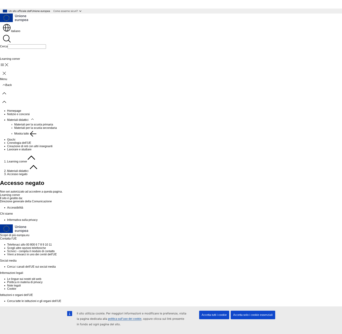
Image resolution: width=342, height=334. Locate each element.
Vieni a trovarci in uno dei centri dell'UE (32, 254)
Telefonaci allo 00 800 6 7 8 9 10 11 (29, 244)
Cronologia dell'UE (19, 142)
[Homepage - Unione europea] (14, 18)
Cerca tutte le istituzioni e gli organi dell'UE (34, 301)
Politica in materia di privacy (25, 282)
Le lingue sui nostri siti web (24, 278)
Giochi (11, 139)
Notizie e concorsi (18, 114)
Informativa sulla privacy (22, 219)
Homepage (14, 110)
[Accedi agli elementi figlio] (32, 119)
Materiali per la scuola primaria (33, 124)
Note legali (14, 285)
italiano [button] (15, 31)
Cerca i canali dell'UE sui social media (31, 266)
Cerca (4, 46)
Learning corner (17, 161)
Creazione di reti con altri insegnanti (30, 146)
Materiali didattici (17, 119)
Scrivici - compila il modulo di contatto (31, 251)
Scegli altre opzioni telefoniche (26, 247)
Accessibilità (15, 207)
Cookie (11, 288)
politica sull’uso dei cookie (124, 318)
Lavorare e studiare (19, 149)
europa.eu (23, 235)
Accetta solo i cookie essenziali (253, 314)
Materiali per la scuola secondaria (35, 127)
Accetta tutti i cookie (214, 314)
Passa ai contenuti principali (20, 4)
